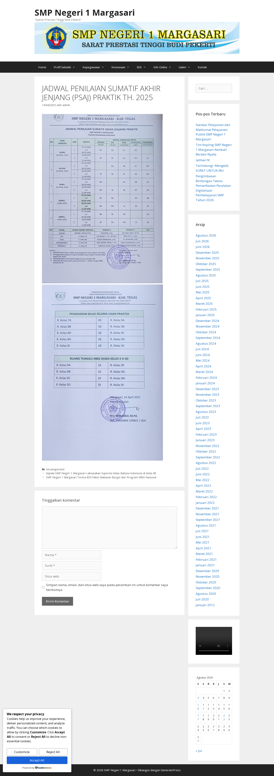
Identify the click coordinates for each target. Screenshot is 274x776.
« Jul (199, 751)
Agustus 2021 (206, 525)
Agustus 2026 (206, 235)
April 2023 (203, 428)
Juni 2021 (203, 537)
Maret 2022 (204, 491)
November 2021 (207, 514)
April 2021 (203, 548)
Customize (22, 752)
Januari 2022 (205, 502)
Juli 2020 (202, 599)
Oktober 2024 (206, 332)
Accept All (37, 760)
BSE (139, 67)
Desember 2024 (207, 321)
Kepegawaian (91, 67)
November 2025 (207, 258)
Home (42, 67)
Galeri (182, 67)
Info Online (160, 67)
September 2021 (208, 519)
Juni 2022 (203, 474)
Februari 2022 (206, 497)
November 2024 (207, 326)
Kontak (202, 67)
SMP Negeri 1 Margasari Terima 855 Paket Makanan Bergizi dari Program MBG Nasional (101, 477)
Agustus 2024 (206, 343)
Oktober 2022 (206, 451)
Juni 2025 (203, 286)
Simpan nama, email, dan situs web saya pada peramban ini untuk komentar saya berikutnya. (107, 587)
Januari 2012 (205, 605)
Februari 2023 (206, 434)
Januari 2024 (205, 383)
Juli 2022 (202, 468)
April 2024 (203, 366)
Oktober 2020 (206, 582)
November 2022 (207, 446)
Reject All (53, 752)
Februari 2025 (206, 309)
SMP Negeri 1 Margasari (84, 12)
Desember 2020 (207, 571)
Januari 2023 (205, 440)
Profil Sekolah (62, 67)
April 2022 (203, 485)
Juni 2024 (203, 355)
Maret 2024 (204, 372)
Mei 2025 (203, 292)
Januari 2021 (205, 565)
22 (224, 717)
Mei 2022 (203, 480)
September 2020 (208, 588)
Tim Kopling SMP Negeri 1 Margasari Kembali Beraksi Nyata (214, 149)
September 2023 (208, 406)
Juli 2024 (202, 349)
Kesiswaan (118, 67)
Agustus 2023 (206, 412)
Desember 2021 (207, 508)
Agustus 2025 (206, 275)
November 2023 (207, 394)
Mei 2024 (203, 360)
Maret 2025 (204, 303)
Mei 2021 (203, 542)
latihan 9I (203, 160)
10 (198, 706)
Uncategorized (55, 469)
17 (198, 717)
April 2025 (203, 298)
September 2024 (208, 338)
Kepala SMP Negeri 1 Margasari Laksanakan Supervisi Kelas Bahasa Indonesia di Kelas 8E (101, 473)
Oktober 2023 (206, 400)
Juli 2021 (202, 531)
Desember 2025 (207, 252)
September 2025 (208, 269)
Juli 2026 (202, 241)
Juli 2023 (202, 417)
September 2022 (208, 457)
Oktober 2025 (206, 264)
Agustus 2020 (206, 593)
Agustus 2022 (206, 463)
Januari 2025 (205, 315)
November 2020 (207, 576)
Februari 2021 (206, 559)
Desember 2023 (207, 389)
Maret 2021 (204, 554)
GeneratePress (171, 770)
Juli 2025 (202, 281)
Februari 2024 (206, 377)
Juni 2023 (203, 423)
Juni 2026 (203, 247)
